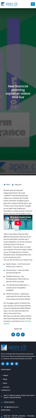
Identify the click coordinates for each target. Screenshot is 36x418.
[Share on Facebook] (13, 334)
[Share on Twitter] (18, 334)
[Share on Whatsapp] (23, 334)
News (8, 185)
